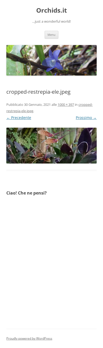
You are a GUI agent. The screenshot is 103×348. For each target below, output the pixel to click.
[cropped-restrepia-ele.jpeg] (51, 145)
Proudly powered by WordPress (29, 338)
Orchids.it (51, 10)
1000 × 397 (66, 104)
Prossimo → (86, 117)
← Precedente (18, 117)
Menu (51, 35)
